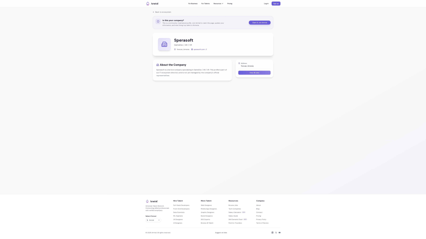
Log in (266, 4)
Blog (257, 209)
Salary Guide (233, 216)
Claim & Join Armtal (259, 23)
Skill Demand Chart (238, 219)
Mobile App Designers (209, 209)
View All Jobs (254, 73)
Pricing (229, 4)
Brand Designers (207, 216)
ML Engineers (178, 216)
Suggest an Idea (221, 233)
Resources (217, 4)
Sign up (276, 4)
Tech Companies (235, 209)
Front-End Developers (181, 209)
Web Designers (206, 205)
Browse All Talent (207, 223)
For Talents (205, 4)
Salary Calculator (237, 212)
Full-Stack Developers (181, 205)
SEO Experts (205, 219)
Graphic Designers (207, 212)
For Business (192, 4)
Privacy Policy (261, 219)
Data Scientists (178, 212)
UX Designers (178, 219)
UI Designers (177, 223)
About (258, 205)
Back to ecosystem (163, 12)
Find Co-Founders (235, 223)
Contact (259, 212)
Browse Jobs (233, 205)
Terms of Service (262, 223)
